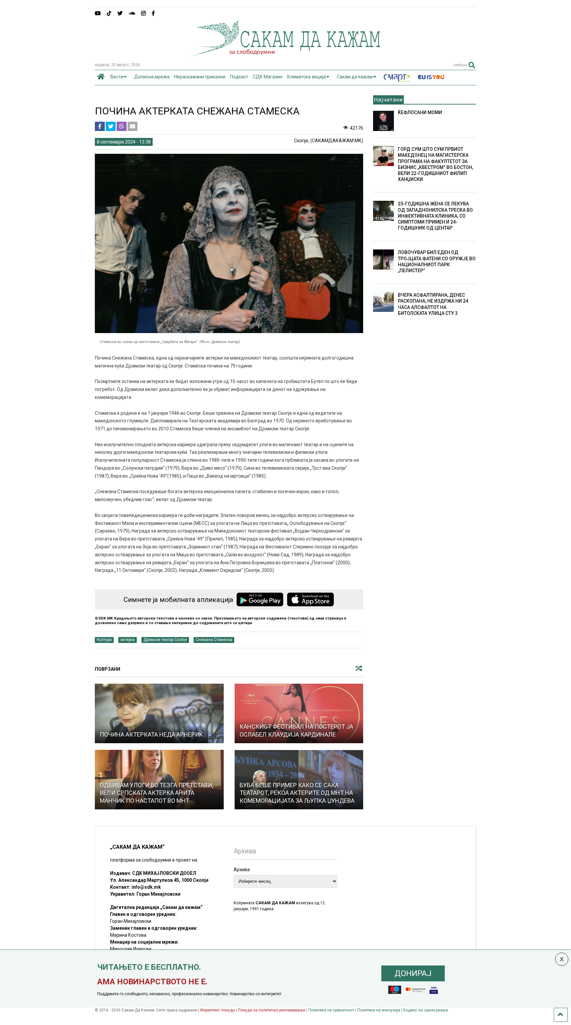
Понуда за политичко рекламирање (271, 1010)
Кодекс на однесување (425, 1010)
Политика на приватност (331, 1010)
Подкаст (239, 76)
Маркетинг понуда (218, 1010)
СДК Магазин (268, 76)
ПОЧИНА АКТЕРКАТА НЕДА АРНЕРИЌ (151, 734)
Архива (242, 869)
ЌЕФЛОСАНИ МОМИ (420, 112)
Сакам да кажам (355, 76)
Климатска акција (306, 76)
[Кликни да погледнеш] (159, 713)
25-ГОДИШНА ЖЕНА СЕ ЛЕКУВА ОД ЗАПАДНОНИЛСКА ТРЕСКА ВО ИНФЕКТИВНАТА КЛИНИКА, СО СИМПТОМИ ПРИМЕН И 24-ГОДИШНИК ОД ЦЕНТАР (435, 216)
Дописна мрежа (152, 76)
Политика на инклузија (378, 1010)
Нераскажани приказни (199, 76)
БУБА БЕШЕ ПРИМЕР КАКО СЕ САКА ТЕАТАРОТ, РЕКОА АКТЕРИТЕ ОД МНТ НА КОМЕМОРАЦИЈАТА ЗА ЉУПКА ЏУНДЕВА (297, 793)
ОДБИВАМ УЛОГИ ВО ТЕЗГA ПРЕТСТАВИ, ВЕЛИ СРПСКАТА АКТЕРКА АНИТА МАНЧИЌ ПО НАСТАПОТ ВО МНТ (156, 793)
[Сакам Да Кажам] (285, 54)
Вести (116, 76)
